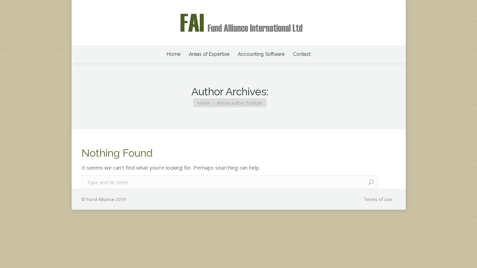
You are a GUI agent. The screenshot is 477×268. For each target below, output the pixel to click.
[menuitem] (173, 54)
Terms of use (378, 199)
